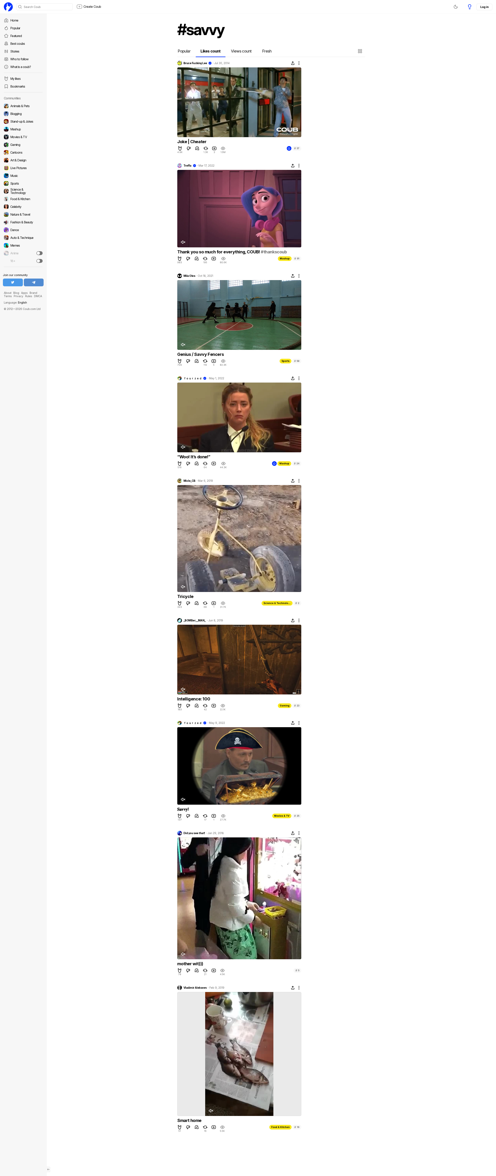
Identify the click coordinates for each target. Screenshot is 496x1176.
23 (296, 705)
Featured (16, 36)
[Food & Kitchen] (23, 199)
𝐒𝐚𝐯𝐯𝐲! (183, 809)
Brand (33, 292)
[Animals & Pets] (23, 106)
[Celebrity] (23, 207)
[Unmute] (182, 242)
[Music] (23, 176)
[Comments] (197, 148)
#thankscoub (274, 251)
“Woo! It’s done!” (193, 456)
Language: (15, 302)
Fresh (267, 51)
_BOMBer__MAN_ (194, 620)
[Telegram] (34, 282)
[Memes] (23, 245)
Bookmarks (17, 86)
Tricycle (185, 596)
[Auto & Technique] (23, 238)
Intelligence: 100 (193, 698)
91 (296, 258)
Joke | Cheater (191, 141)
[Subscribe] (39, 253)
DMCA (38, 296)
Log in (484, 7)
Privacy (18, 296)
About (7, 292)
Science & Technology (277, 603)
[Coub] (8, 6)
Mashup (285, 258)
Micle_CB (189, 480)
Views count (241, 51)
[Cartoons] (23, 152)
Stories (14, 51)
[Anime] (23, 253)
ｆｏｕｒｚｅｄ (192, 378)
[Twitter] (13, 282)
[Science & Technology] (23, 191)
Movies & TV (281, 815)
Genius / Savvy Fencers (200, 354)
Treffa (187, 165)
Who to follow (19, 59)
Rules (28, 296)
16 (296, 1127)
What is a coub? (20, 67)
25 (296, 815)
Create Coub (92, 7)
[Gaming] (23, 145)
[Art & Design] (23, 160)
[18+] (39, 261)
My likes (15, 79)
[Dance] (23, 230)
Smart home (189, 1120)
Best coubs (17, 44)
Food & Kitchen (280, 1127)
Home (14, 20)
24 (296, 463)
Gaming (284, 705)
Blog (16, 292)
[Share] (292, 63)
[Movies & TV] (23, 137)
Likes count (210, 51)
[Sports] (23, 183)
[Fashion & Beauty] (23, 222)
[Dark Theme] (456, 7)
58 (296, 361)
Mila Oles (189, 275)
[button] (360, 51)
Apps (24, 292)
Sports (285, 361)
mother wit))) (190, 963)
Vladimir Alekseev (195, 987)
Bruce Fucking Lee (195, 63)
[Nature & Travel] (23, 214)
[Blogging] (23, 114)
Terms (8, 296)
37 (296, 148)
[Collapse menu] (48, 1169)
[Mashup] (23, 129)
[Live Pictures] (23, 168)
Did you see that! (194, 833)
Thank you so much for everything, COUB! (219, 251)
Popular (15, 28)
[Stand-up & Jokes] (23, 121)
